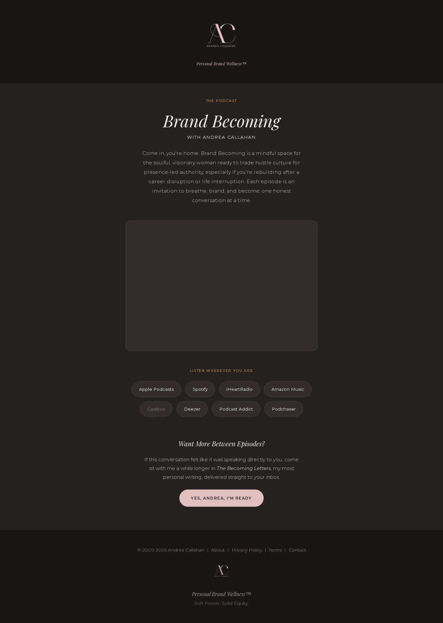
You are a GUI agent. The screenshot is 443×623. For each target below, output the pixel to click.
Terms (275, 550)
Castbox (156, 409)
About (218, 550)
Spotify (200, 389)
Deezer (192, 409)
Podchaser (284, 409)
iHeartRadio (239, 389)
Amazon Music (287, 389)
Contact (297, 550)
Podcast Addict (236, 409)
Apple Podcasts (156, 389)
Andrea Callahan (186, 550)
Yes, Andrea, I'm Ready (221, 498)
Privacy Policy (247, 550)
